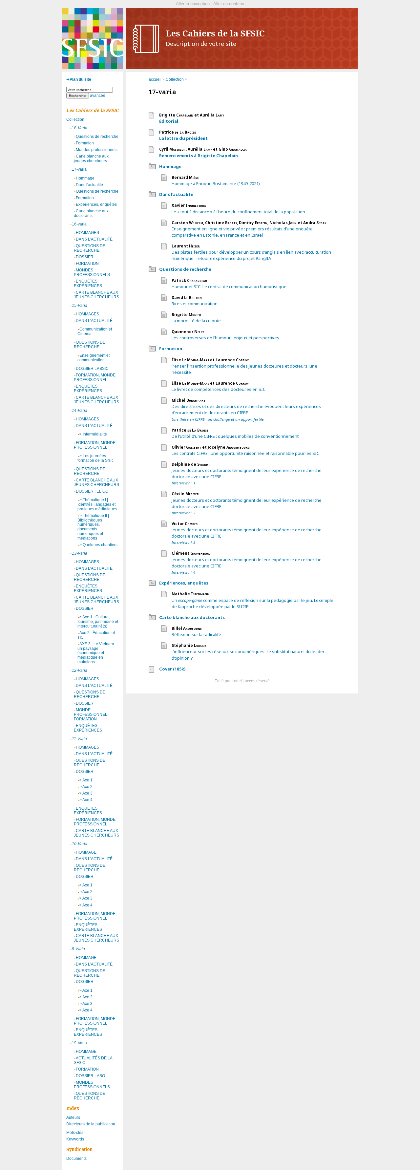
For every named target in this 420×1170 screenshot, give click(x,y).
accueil (155, 79)
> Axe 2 (86, 787)
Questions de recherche (185, 269)
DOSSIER (85, 257)
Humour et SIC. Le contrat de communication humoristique (229, 286)
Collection (175, 79)
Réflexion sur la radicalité (196, 634)
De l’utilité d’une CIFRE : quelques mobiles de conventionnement (235, 436)
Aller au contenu (228, 3)
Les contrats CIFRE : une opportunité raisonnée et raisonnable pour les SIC (245, 453)
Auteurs (73, 1117)
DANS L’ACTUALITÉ (94, 754)
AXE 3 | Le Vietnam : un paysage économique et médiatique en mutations (96, 653)
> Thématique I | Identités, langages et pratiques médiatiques (97, 504)
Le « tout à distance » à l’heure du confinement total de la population (238, 212)
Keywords (75, 1139)
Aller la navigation (193, 3)
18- (79, 128)
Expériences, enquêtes (183, 583)
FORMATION (87, 264)
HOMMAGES (87, 233)
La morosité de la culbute (196, 321)
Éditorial (168, 121)
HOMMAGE (86, 852)
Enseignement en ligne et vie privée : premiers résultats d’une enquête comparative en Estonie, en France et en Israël (242, 232)
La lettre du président (183, 138)
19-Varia (79, 1043)
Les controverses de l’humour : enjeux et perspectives (225, 338)
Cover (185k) (172, 669)
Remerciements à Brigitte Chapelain (198, 156)
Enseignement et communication (93, 357)
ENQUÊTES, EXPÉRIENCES (88, 283)
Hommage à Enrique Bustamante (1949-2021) (216, 183)
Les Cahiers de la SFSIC (215, 38)
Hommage (170, 166)
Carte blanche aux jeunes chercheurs (91, 158)
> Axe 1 (86, 780)
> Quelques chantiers (98, 545)
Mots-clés (74, 1133)
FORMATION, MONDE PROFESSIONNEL (95, 377)
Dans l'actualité (176, 194)
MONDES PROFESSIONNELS (92, 272)
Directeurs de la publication (90, 1124)
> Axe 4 (86, 800)
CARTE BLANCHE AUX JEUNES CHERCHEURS (96, 294)
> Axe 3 (86, 793)
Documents (76, 1158)
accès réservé (257, 681)
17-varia (79, 169)
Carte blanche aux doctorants (192, 617)
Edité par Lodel (228, 681)
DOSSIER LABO (90, 1076)
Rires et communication (195, 304)
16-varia (79, 224)
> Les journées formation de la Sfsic (95, 458)
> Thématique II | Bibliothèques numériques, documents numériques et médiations (93, 527)
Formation (170, 348)
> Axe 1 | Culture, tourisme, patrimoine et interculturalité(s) (97, 621)
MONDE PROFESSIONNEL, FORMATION (91, 714)
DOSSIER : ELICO (92, 491)
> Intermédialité (93, 434)
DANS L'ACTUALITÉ (94, 239)
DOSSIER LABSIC (92, 369)
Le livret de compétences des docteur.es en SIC (218, 389)
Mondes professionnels (96, 150)
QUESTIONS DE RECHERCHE (89, 248)
